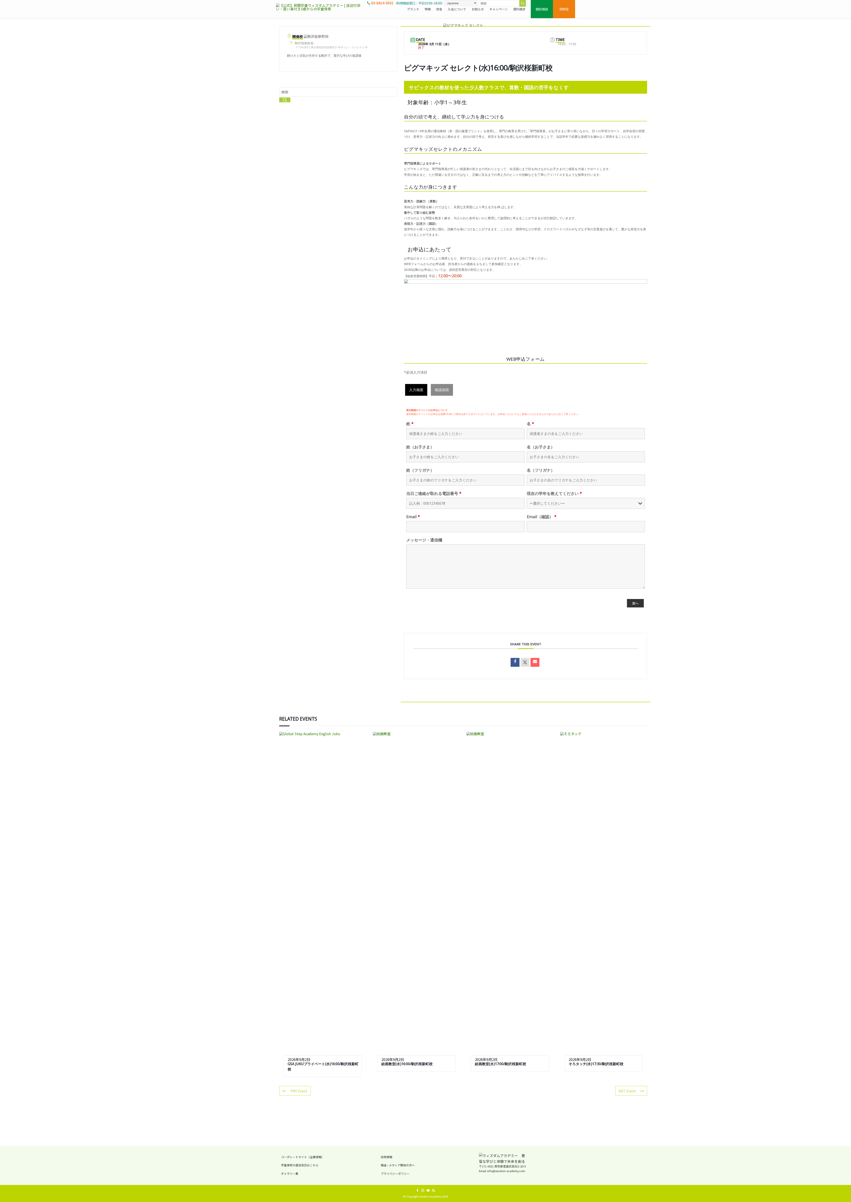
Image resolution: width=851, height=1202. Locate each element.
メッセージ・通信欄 (424, 540)
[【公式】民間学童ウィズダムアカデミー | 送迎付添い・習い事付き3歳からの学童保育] (320, 9)
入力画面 (416, 389)
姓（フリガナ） (420, 470)
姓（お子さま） (420, 447)
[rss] (433, 1190)
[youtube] (428, 1190)
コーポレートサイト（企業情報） (302, 1157)
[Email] (535, 662)
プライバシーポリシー (395, 1173)
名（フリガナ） (541, 470)
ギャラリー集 (289, 1173)
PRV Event (299, 1090)
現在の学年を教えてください (554, 493)
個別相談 (542, 9)
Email (413, 516)
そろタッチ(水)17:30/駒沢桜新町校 (596, 1063)
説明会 (564, 9)
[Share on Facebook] (515, 662)
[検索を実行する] (522, 3)
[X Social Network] (525, 662)
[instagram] (423, 1190)
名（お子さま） (541, 447)
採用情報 (386, 1157)
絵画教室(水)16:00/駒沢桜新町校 (407, 1063)
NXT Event (627, 1090)
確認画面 (442, 389)
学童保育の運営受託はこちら (299, 1165)
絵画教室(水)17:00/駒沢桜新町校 (500, 1063)
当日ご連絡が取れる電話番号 (433, 493)
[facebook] (418, 1190)
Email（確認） (541, 516)
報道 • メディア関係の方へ (398, 1165)
